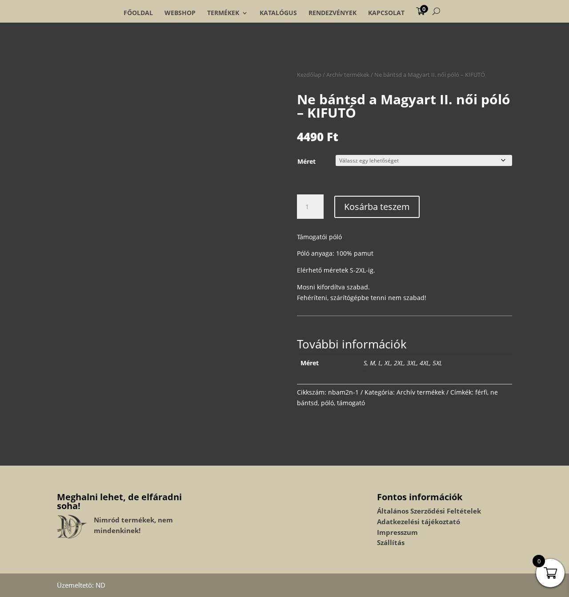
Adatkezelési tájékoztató (418, 521)
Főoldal (138, 13)
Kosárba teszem (377, 207)
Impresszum (397, 532)
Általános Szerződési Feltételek (429, 510)
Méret (306, 161)
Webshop (180, 13)
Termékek (223, 13)
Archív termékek (347, 75)
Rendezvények (333, 13)
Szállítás (391, 542)
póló (327, 403)
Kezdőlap (309, 75)
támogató (351, 403)
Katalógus (278, 13)
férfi (481, 392)
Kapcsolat (386, 13)
